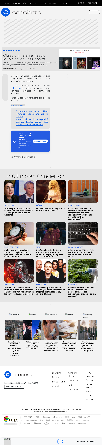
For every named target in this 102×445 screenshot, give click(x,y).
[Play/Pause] (60, 441)
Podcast (72, 385)
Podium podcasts (27, 423)
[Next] (71, 441)
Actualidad (57, 386)
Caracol (87, 417)
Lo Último (25, 3)
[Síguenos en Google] (64, 12)
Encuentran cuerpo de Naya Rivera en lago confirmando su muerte (32, 114)
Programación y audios (86, 441)
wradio (47, 420)
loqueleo (71, 426)
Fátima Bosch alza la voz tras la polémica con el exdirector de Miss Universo (32, 345)
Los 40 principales (38, 417)
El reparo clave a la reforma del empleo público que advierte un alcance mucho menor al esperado (69, 346)
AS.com (73, 417)
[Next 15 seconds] (65, 441)
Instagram (90, 376)
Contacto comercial (14, 387)
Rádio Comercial (90, 426)
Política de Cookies (53, 409)
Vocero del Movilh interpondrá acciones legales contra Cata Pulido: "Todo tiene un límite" (32, 122)
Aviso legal (24, 409)
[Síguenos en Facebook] (71, 12)
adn (79, 417)
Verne (74, 420)
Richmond (27, 426)
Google (89, 372)
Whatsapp (90, 399)
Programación (15, 3)
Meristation (81, 426)
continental (62, 420)
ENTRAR (81, 3)
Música (55, 377)
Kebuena (87, 420)
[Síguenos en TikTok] (84, 12)
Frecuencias (64, 3)
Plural (46, 426)
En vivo (6, 3)
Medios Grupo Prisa (10, 424)
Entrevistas (53, 3)
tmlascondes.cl (17, 88)
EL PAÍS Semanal (68, 420)
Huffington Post (31, 420)
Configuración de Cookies (71, 409)
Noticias (33, 3)
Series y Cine (58, 381)
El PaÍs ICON (55, 426)
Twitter (89, 384)
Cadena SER (67, 417)
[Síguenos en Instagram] (68, 12)
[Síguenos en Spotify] (80, 12)
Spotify (89, 391)
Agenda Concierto (18, 105)
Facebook (90, 380)
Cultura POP (74, 380)
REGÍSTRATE (92, 3)
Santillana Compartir (58, 417)
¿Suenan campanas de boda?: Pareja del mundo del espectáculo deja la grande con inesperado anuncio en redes (51, 347)
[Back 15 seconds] (54, 441)
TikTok (89, 395)
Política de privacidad (37, 409)
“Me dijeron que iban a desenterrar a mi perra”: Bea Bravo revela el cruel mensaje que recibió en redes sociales (87, 347)
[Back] (49, 441)
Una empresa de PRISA (10, 419)
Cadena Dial (80, 420)
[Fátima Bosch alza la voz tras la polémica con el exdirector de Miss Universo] (33, 330)
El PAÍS (28, 417)
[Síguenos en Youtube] (77, 12)
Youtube (90, 387)
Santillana (47, 417)
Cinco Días (55, 420)
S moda (62, 426)
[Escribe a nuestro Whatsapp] (87, 12)
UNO (42, 420)
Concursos (42, 3)
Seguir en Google (40, 141)
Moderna (37, 426)
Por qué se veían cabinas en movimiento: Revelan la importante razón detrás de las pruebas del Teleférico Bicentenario (14, 348)
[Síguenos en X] (74, 12)
